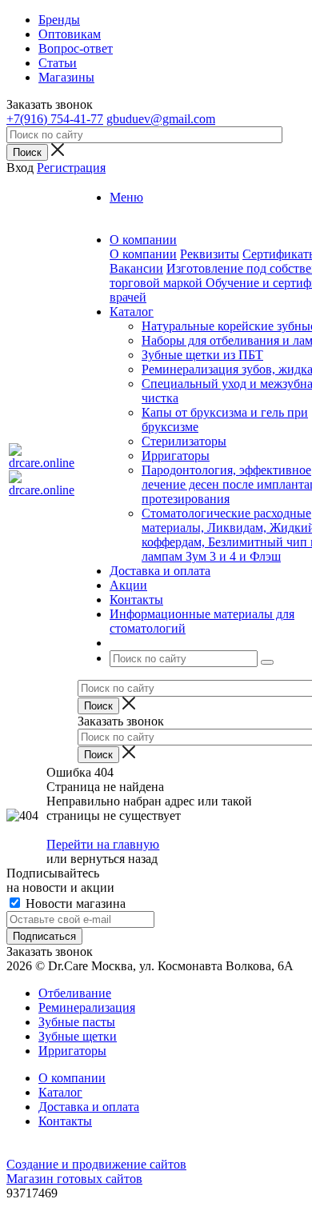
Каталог (60, 1092)
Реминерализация (86, 1007)
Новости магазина (74, 903)
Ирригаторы (176, 455)
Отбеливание (74, 993)
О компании (143, 254)
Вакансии (136, 268)
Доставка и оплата (88, 1106)
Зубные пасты (76, 1022)
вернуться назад (114, 858)
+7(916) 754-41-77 (54, 119)
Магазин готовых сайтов (74, 1178)
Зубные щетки (77, 1036)
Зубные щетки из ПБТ (202, 355)
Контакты (65, 1121)
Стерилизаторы (184, 441)
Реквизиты (209, 254)
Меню (126, 197)
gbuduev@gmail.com (160, 119)
